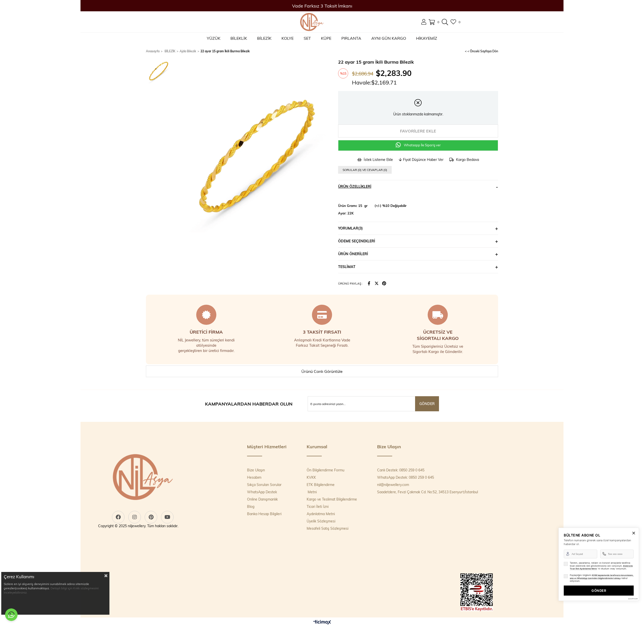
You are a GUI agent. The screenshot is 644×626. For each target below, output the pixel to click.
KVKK (311, 477)
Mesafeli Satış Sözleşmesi (327, 528)
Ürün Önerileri (353, 253)
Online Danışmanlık (262, 499)
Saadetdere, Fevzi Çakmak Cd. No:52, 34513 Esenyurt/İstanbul (427, 491)
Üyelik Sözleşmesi (321, 521)
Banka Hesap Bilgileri (264, 513)
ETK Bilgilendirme (321, 484)
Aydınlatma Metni (321, 513)
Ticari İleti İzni (318, 506)
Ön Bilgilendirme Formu (325, 470)
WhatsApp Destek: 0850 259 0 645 (405, 477)
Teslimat (346, 266)
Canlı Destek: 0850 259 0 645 (400, 470)
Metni (312, 491)
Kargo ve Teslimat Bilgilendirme (332, 499)
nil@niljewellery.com (393, 484)
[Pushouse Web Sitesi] (633, 599)
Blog (250, 506)
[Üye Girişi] (423, 22)
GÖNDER (598, 591)
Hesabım (254, 477)
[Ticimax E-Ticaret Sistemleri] (322, 622)
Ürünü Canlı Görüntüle (322, 371)
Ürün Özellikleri (354, 186)
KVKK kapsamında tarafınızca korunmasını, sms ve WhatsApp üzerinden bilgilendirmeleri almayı (601, 576)
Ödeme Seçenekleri (356, 241)
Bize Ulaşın (256, 470)
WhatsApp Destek (262, 491)
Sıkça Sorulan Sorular (264, 484)
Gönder (427, 403)
